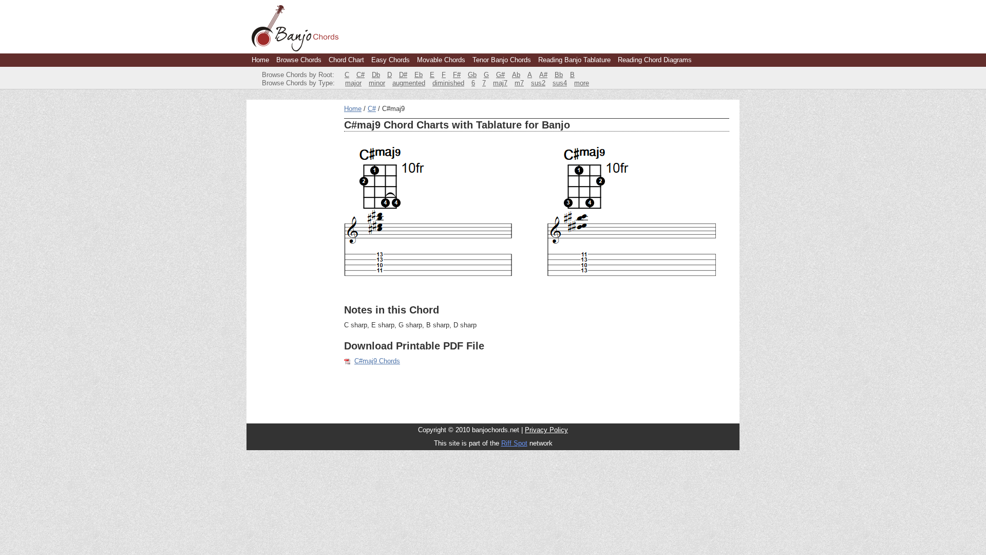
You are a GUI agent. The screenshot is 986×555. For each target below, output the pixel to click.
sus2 (538, 83)
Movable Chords (441, 60)
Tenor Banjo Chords (501, 60)
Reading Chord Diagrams (655, 60)
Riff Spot (514, 443)
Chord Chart (346, 60)
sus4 (560, 83)
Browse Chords (298, 60)
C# (360, 75)
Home (260, 60)
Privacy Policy (546, 430)
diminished (448, 83)
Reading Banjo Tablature (574, 60)
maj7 (500, 83)
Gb (472, 75)
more (581, 83)
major (353, 83)
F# (457, 75)
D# (403, 75)
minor (377, 83)
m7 (519, 83)
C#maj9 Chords (377, 361)
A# (543, 75)
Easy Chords (390, 60)
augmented (408, 83)
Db (376, 75)
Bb (559, 75)
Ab (516, 75)
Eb (418, 75)
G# (500, 75)
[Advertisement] (293, 259)
